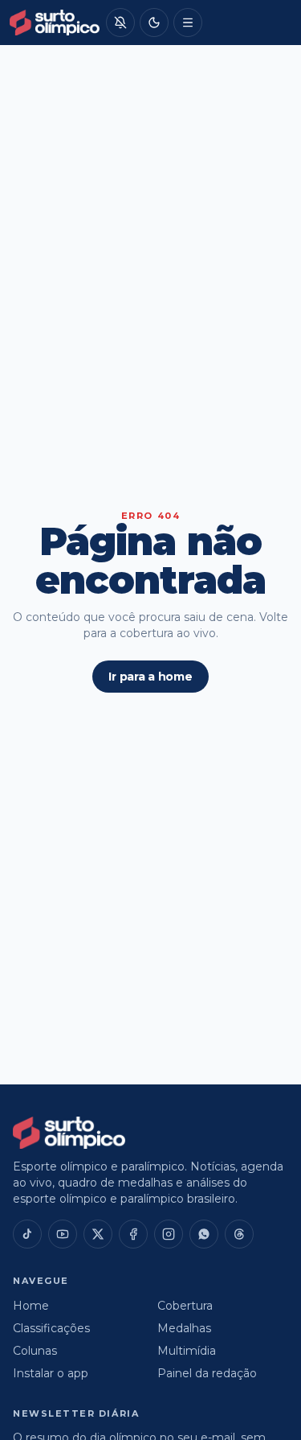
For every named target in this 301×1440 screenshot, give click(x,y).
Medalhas (184, 1328)
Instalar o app (50, 1373)
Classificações (51, 1328)
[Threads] (239, 1234)
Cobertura (185, 1305)
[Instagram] (168, 1234)
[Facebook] (133, 1234)
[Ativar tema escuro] (154, 22)
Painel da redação (207, 1373)
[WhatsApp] (203, 1234)
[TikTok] (27, 1234)
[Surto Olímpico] (55, 22)
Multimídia (186, 1350)
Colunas (35, 1350)
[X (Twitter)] (97, 1234)
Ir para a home (150, 676)
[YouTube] (62, 1234)
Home (31, 1305)
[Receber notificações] (120, 22)
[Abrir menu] (187, 22)
